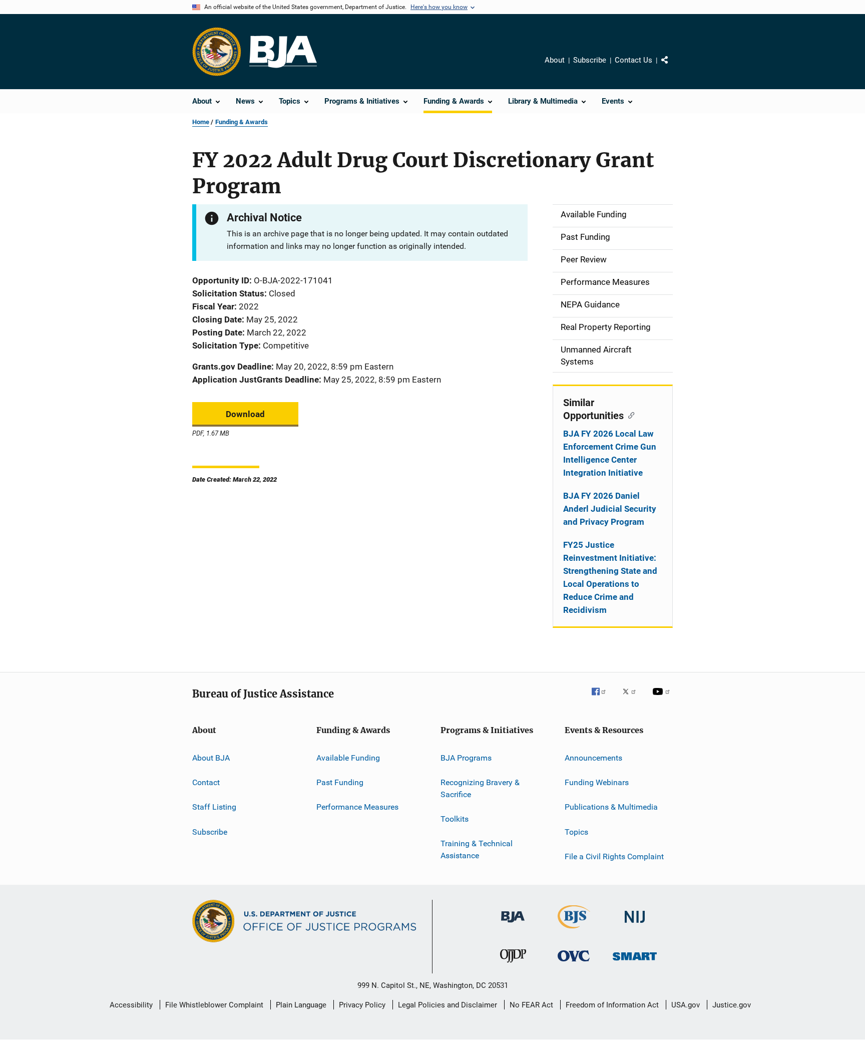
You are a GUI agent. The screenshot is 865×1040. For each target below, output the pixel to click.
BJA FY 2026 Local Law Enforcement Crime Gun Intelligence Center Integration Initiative (609, 453)
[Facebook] (603, 698)
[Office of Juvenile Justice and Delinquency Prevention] (513, 964)
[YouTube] (663, 698)
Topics (576, 831)
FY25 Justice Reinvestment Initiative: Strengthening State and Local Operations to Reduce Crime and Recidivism (610, 577)
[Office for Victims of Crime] (574, 963)
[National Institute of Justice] (635, 924)
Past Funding (339, 782)
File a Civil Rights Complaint (614, 856)
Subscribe (589, 60)
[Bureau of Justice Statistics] (574, 930)
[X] (633, 698)
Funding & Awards (241, 122)
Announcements (593, 757)
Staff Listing (214, 807)
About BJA (211, 757)
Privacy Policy (362, 1004)
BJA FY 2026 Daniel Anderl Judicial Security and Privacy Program (609, 509)
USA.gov (685, 1004)
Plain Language (301, 1004)
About (555, 60)
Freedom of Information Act (612, 1004)
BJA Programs (466, 757)
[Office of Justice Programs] (216, 51)
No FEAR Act (531, 1004)
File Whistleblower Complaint (214, 1004)
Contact (206, 782)
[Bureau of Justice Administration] (513, 924)
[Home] (283, 52)
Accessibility (131, 1004)
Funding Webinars (597, 782)
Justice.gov (731, 1004)
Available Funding (348, 757)
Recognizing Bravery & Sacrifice (480, 788)
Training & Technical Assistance (477, 849)
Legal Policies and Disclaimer (447, 1004)
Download (245, 414)
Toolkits (455, 819)
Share (673, 67)
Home (200, 122)
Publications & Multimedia (611, 807)
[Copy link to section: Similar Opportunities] (629, 415)
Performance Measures (357, 807)
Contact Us (633, 60)
